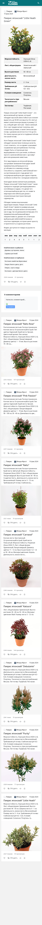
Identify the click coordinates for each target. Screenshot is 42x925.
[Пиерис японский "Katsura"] (21, 626)
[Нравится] (6, 282)
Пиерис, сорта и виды (12, 268)
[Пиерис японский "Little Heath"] (21, 825)
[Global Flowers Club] (13, 3)
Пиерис (9, 11)
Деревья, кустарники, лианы (14, 250)
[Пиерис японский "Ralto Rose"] (21, 350)
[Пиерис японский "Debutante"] (21, 690)
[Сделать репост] (22, 282)
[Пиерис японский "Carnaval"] (21, 560)
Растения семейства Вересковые (16, 261)
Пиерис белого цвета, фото (14, 264)
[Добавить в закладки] (26, 282)
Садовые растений (11, 253)
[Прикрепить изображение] (7, 303)
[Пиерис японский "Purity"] (21, 757)
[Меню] (3, 3)
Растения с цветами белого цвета (16, 271)
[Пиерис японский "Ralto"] (21, 490)
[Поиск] (38, 3)
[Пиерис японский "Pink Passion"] (21, 420)
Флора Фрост (22, 11)
